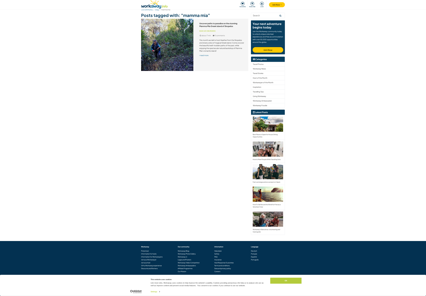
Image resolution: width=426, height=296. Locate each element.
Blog (157, 10)
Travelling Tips (258, 92)
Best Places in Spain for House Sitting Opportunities (265, 136)
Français (254, 254)
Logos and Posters (184, 260)
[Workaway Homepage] (154, 4)
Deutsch (254, 251)
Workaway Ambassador (262, 101)
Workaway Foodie (260, 105)
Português (255, 260)
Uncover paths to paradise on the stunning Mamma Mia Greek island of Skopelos (218, 24)
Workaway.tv (182, 257)
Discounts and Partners (149, 268)
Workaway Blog (183, 251)
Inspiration (257, 87)
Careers (217, 271)
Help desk (218, 251)
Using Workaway (259, 96)
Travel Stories (258, 73)
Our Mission (182, 271)
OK (286, 281)
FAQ (215, 257)
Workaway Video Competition (189, 263)
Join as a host (145, 263)
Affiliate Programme (185, 268)
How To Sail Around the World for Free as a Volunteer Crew (267, 206)
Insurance (218, 260)
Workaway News (259, 69)
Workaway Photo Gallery (187, 254)
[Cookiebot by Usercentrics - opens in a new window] (136, 291)
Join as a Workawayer (148, 260)
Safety (216, 254)
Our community (147, 10)
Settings (154, 292)
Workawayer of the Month (263, 82)
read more (204, 55)
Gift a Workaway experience (151, 266)
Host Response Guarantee (224, 263)
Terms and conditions (222, 266)
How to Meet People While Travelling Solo (267, 159)
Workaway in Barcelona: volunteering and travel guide (266, 231)
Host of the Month (207, 31)
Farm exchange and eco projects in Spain (266, 182)
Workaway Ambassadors (187, 266)
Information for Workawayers (152, 257)
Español (254, 257)
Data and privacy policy (222, 268)
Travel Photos (258, 64)
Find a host (145, 251)
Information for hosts (148, 254)
